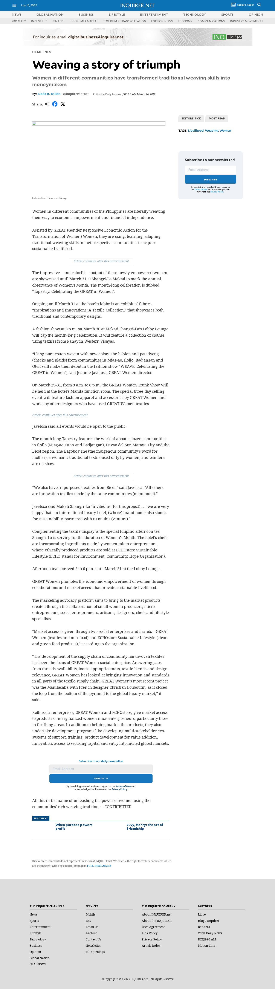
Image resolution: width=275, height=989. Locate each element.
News (16, 14)
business (86, 14)
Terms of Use (123, 786)
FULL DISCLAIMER (99, 866)
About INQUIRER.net (156, 914)
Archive (91, 933)
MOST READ (217, 118)
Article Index (151, 945)
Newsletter (93, 945)
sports (227, 14)
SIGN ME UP (101, 778)
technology (194, 14)
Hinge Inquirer (208, 921)
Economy (185, 21)
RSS (88, 921)
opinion (256, 14)
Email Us (92, 927)
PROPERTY (19, 21)
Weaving (211, 130)
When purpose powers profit (74, 826)
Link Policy (149, 933)
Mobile (90, 914)
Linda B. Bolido (49, 94)
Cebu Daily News (210, 933)
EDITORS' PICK (191, 118)
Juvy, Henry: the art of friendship (145, 826)
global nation (50, 14)
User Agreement (153, 927)
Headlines (41, 52)
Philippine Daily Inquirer (107, 94)
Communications (211, 21)
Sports (34, 921)
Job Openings (95, 952)
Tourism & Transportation (125, 21)
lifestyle (117, 14)
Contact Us (93, 939)
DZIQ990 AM (207, 939)
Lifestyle (35, 933)
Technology (38, 939)
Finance (59, 21)
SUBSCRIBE (210, 179)
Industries (39, 21)
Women (225, 130)
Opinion (35, 952)
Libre (202, 914)
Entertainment (40, 927)
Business (36, 945)
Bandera (204, 927)
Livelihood (196, 130)
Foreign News (162, 21)
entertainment (154, 14)
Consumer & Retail (84, 21)
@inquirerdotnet (76, 94)
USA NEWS (38, 964)
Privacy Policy (119, 789)
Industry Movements (246, 21)
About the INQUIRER (156, 921)
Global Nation (39, 958)
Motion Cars (206, 945)
